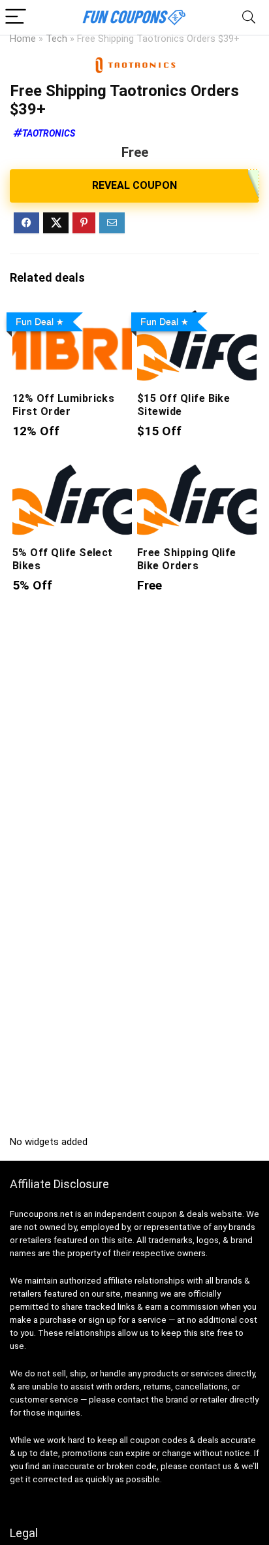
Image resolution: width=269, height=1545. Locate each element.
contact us (210, 1466)
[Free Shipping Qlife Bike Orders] (197, 470)
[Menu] (15, 17)
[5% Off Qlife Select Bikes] (72, 470)
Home (23, 38)
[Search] (248, 17)
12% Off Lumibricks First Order (63, 405)
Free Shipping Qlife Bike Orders (186, 559)
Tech (56, 38)
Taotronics (48, 133)
